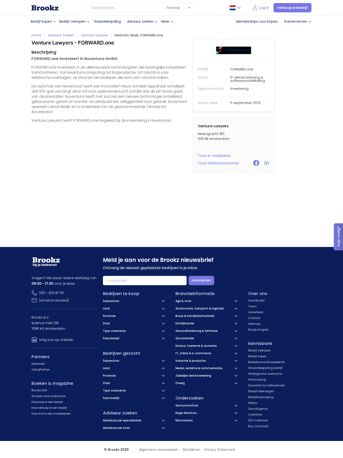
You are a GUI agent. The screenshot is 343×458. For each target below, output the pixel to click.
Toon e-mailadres (214, 155)
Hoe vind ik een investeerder (51, 414)
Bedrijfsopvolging (260, 397)
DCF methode (258, 420)
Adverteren (255, 312)
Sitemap (254, 324)
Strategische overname (265, 374)
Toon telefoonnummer (218, 163)
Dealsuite (38, 364)
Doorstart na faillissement (266, 385)
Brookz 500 (39, 390)
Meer (165, 21)
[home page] (45, 8)
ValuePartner (40, 369)
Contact (254, 318)
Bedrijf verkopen (73, 21)
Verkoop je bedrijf (292, 7)
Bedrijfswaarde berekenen (266, 362)
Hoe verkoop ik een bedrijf (49, 408)
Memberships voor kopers (257, 21)
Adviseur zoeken (140, 21)
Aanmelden (201, 280)
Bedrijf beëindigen (261, 391)
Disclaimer (191, 449)
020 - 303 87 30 (51, 293)
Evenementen (295, 21)
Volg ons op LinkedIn (56, 339)
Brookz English (258, 330)
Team (252, 306)
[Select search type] (189, 7)
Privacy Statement (220, 449)
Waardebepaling (107, 21)
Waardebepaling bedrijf (265, 368)
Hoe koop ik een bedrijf (47, 402)
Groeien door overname (48, 396)
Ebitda (252, 403)
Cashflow (255, 414)
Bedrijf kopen (41, 21)
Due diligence (258, 409)
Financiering (257, 380)
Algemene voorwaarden (158, 449)
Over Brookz (256, 300)
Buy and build (258, 426)
